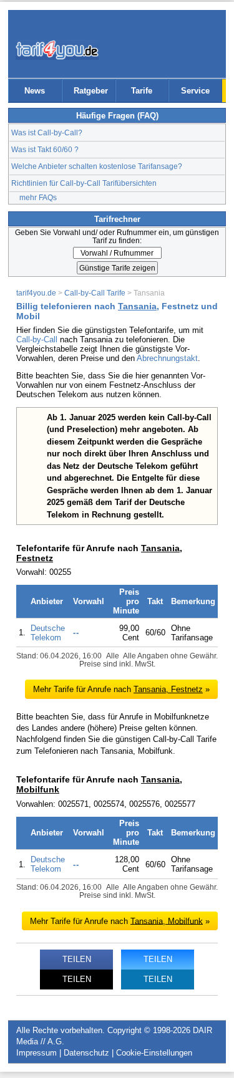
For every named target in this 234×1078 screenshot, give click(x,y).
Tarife (141, 90)
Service (195, 90)
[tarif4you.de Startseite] (57, 50)
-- (76, 632)
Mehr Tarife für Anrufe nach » (121, 689)
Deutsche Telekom (48, 632)
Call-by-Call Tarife (94, 293)
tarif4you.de (36, 293)
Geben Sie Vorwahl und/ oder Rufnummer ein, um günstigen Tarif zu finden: (117, 236)
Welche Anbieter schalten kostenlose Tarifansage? (96, 166)
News (34, 90)
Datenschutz (86, 1052)
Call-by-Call (36, 339)
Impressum (36, 1052)
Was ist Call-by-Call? (46, 132)
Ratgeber (91, 90)
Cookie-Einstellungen (154, 1052)
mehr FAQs (38, 197)
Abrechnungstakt (167, 358)
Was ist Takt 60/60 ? (45, 149)
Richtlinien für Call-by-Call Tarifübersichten (84, 183)
